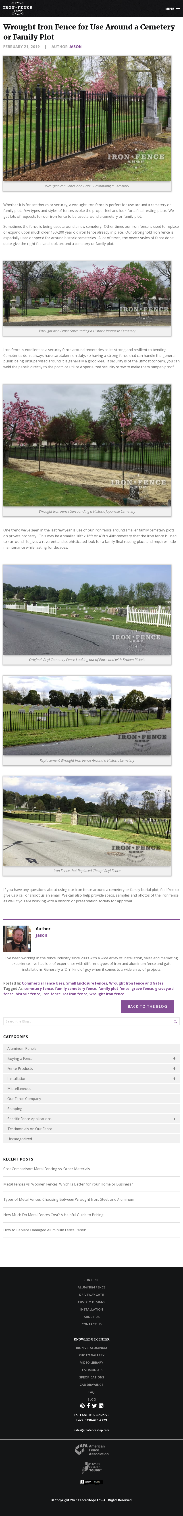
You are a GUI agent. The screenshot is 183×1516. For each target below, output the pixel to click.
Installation (16, 1078)
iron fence (51, 993)
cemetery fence (38, 988)
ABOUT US (92, 1317)
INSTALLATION (91, 1309)
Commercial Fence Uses (43, 983)
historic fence (28, 993)
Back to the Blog (147, 1006)
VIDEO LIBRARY (91, 1362)
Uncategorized (19, 1138)
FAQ (91, 1392)
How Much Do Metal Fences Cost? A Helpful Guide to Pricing (53, 1214)
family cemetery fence (75, 988)
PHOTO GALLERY (91, 1355)
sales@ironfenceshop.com (91, 1430)
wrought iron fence (106, 993)
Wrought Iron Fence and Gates (136, 983)
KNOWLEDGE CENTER (91, 1339)
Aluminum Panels (21, 1048)
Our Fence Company (24, 1098)
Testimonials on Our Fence (29, 1128)
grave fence (142, 988)
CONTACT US (92, 1324)
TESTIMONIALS (91, 1370)
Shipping (14, 1108)
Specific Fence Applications (29, 1118)
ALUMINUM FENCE (91, 1287)
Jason (75, 47)
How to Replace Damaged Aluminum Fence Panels (45, 1229)
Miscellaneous (19, 1088)
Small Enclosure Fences (86, 983)
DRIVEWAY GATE (91, 1294)
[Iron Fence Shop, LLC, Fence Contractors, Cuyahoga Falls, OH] (91, 1484)
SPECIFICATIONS (91, 1377)
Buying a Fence (20, 1058)
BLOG (91, 1399)
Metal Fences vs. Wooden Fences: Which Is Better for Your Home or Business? (68, 1184)
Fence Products (20, 1068)
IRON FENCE (91, 1280)
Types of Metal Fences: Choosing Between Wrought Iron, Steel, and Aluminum (68, 1199)
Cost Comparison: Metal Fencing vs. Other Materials (46, 1168)
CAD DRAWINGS (91, 1384)
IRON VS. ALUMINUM (91, 1348)
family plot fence (113, 988)
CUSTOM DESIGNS (91, 1302)
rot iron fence (75, 993)
